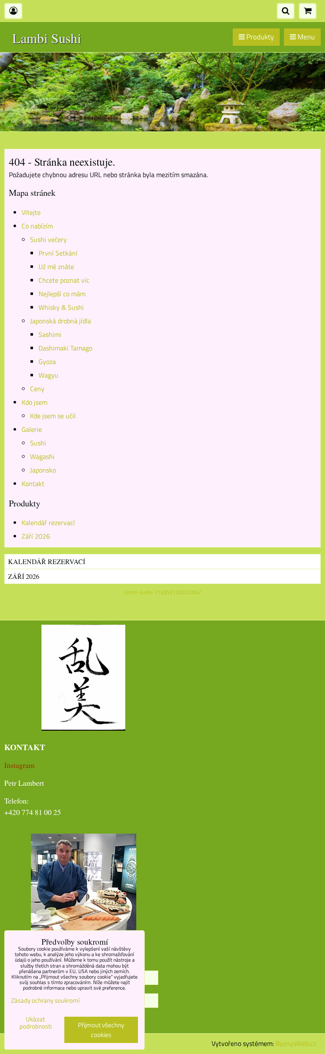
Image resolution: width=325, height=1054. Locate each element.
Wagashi (42, 456)
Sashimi (50, 334)
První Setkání (58, 253)
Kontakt (33, 483)
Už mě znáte (56, 266)
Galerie (32, 429)
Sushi (38, 443)
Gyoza (47, 361)
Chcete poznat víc (64, 280)
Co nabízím (37, 226)
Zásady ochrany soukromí (45, 1000)
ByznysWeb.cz (295, 1043)
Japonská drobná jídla (60, 321)
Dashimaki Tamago (65, 348)
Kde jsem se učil (53, 416)
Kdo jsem (34, 402)
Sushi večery (48, 239)
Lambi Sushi (46, 38)
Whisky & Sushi (61, 307)
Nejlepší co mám (62, 294)
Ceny (37, 389)
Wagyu (48, 375)
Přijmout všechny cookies (101, 1030)
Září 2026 (36, 536)
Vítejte (31, 212)
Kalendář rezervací (48, 522)
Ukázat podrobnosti (35, 1023)
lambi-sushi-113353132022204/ (162, 592)
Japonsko (43, 470)
